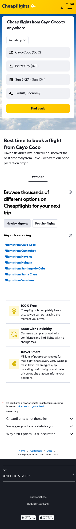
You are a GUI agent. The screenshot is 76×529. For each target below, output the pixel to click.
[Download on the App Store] (46, 518)
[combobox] (17, 40)
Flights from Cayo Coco (20, 244)
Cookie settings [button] (38, 496)
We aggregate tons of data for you (30, 426)
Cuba (49, 450)
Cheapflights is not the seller (26, 419)
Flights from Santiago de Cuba (25, 268)
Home (22, 450)
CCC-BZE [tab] (38, 177)
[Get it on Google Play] (28, 518)
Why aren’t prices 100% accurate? (30, 434)
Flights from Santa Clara (21, 274)
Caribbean (36, 450)
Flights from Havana (18, 256)
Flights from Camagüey (20, 250)
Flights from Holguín (18, 262)
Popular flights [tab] (45, 223)
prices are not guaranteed (30, 406)
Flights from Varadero (19, 280)
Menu (70, 4)
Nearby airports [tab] (17, 223)
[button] (38, 52)
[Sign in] (62, 8)
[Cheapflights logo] (15, 6)
